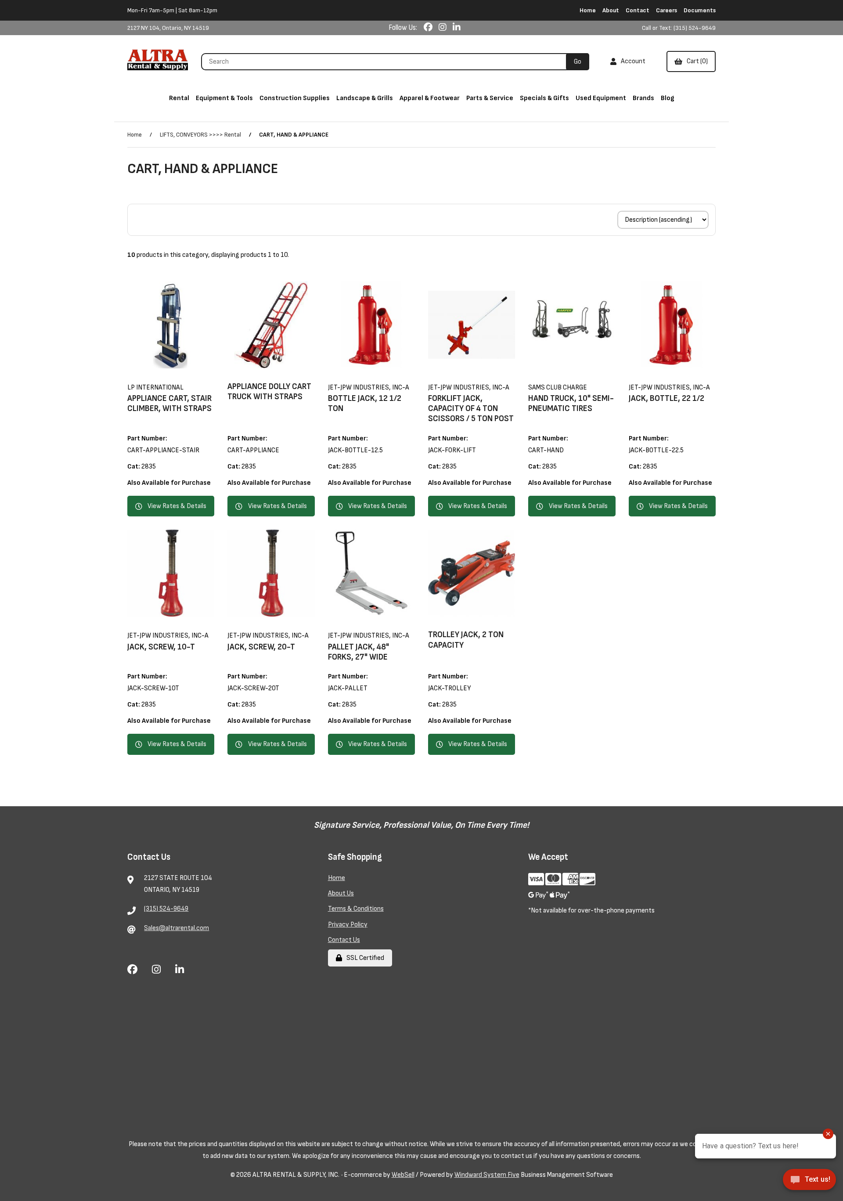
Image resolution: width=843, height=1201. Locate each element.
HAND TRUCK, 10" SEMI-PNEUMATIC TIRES (571, 403)
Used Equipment (601, 98)
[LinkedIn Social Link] (456, 27)
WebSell (403, 1175)
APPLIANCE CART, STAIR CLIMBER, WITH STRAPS (169, 403)
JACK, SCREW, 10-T (161, 647)
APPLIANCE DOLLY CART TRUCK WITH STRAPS (269, 392)
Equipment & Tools (224, 98)
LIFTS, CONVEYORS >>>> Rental (200, 134)
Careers (666, 10)
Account (631, 61)
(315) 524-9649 (166, 909)
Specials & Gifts (544, 98)
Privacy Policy (347, 924)
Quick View (183, 374)
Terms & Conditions (356, 909)
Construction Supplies (294, 98)
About (610, 10)
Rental (179, 98)
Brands (643, 98)
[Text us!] (809, 1182)
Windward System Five (486, 1175)
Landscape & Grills (364, 98)
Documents (700, 10)
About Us (341, 893)
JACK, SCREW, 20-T (261, 647)
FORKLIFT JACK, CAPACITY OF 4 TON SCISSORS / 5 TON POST (471, 408)
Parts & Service (489, 98)
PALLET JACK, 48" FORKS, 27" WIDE (358, 652)
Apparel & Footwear (430, 98)
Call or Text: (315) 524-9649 (679, 28)
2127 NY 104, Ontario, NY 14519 (168, 28)
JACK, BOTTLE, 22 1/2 (666, 398)
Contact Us (344, 940)
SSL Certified (364, 958)
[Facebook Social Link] (429, 27)
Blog (667, 98)
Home (588, 10)
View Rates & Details (177, 506)
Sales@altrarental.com (176, 928)
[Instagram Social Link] (443, 27)
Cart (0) (696, 61)
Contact (637, 10)
